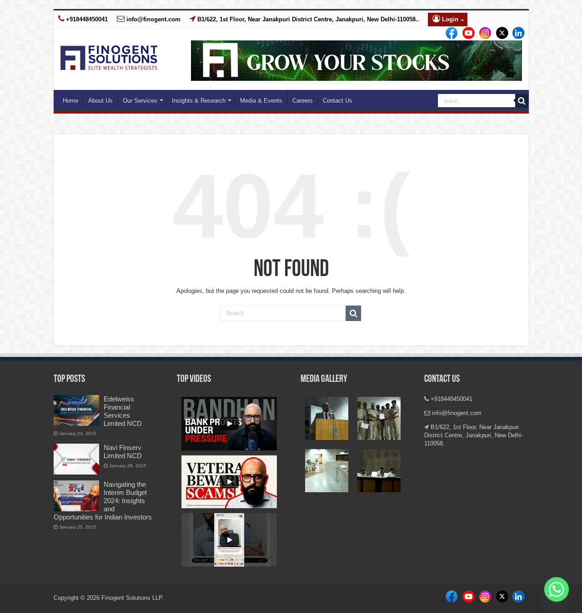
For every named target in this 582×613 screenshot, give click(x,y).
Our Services (140, 100)
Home (70, 100)
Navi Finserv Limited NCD (123, 452)
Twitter (498, 33)
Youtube (514, 33)
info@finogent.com (153, 19)
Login (449, 19)
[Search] (522, 101)
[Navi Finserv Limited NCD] (76, 459)
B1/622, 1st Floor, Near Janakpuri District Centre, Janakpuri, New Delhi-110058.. (307, 19)
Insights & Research (199, 100)
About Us (100, 100)
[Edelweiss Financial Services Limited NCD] (76, 410)
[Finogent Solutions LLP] (108, 56)
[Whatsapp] (556, 589)
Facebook (450, 33)
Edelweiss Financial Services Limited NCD (123, 411)
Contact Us (337, 100)
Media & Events (261, 100)
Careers (302, 100)
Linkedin (482, 33)
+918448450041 (86, 19)
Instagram (466, 33)
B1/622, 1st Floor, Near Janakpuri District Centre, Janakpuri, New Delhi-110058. (473, 435)
